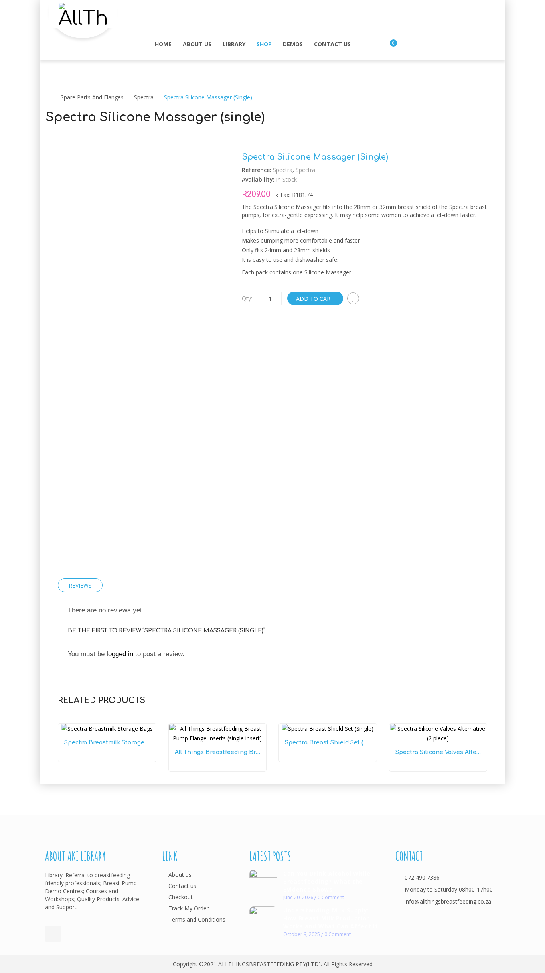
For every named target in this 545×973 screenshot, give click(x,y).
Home (163, 44)
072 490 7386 (422, 877)
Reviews (80, 585)
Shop (264, 44)
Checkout (180, 897)
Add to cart (315, 298)
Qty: (247, 298)
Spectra (144, 97)
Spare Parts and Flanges (92, 97)
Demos (293, 44)
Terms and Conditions (196, 919)
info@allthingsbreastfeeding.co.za (448, 901)
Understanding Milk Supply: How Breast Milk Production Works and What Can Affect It (330, 918)
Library (234, 44)
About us (197, 44)
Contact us (332, 44)
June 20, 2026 (298, 897)
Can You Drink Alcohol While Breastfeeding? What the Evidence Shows (327, 881)
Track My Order (188, 908)
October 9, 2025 (301, 934)
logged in (120, 654)
